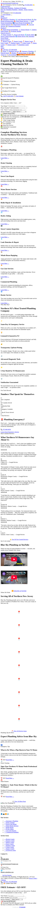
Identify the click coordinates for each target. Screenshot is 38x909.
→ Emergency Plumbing (11, 821)
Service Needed (5, 899)
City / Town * (4, 110)
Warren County (19, 708)
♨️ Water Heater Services (21, 21)
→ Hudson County (9, 845)
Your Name (4, 896)
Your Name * (4, 106)
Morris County (19, 641)
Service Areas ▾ (5, 39)
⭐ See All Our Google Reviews (19, 539)
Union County (19, 681)
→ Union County (9, 847)
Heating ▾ (3, 28)
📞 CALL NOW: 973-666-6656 (26, 54)
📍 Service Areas (21, 53)
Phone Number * (5, 108)
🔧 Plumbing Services (13, 51)
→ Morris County (9, 842)
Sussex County (19, 694)
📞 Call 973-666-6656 (7, 96)
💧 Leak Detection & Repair (23, 19)
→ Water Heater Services (11, 826)
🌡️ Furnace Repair (24, 29)
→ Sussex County (9, 849)
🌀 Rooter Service (20, 36)
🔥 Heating (13, 53)
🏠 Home (3, 51)
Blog (2, 46)
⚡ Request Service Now (7, 113)
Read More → (10, 760)
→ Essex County (9, 844)
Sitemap (3, 880)
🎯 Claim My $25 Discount (8, 901)
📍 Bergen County (6, 41)
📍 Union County (25, 43)
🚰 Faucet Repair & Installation (21, 23)
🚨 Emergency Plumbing (8, 19)
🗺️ (8, 814)
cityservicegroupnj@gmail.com (9, 864)
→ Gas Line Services (10, 830)
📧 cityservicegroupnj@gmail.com (12, 2)
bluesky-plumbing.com (7, 872)
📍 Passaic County (17, 41)
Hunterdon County (19, 721)
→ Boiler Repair (9, 827)
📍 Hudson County (14, 43)
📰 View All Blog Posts (19, 801)
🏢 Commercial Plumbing (13, 26)
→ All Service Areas (10, 850)
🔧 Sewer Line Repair (18, 34)
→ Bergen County (9, 839)
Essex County (19, 654)
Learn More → (5, 158)
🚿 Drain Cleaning (6, 34)
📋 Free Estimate (5, 14)
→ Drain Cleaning (9, 822)
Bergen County (19, 614)
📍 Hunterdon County (22, 45)
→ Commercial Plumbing (11, 832)
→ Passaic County (9, 841)
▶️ (6, 814)
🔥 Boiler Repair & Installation (9, 29)
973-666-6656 (17, 13)
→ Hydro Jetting (9, 829)
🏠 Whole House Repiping (18, 24)
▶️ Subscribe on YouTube (19, 591)
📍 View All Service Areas (19, 731)
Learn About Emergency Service (10, 432)
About (2, 48)
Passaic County (19, 627)
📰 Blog (29, 53)
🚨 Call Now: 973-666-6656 (9, 49)
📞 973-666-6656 (27, 5)
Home (2, 16)
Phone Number (5, 897)
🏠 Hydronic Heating (15, 31)
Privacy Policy (33, 878)
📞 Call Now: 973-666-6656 (9, 881)
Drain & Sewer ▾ (5, 33)
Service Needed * (6, 111)
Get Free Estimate (6, 875)
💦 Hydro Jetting (29, 34)
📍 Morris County (28, 41)
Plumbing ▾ (4, 18)
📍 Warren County (10, 45)
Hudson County (19, 668)
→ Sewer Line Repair (10, 824)
